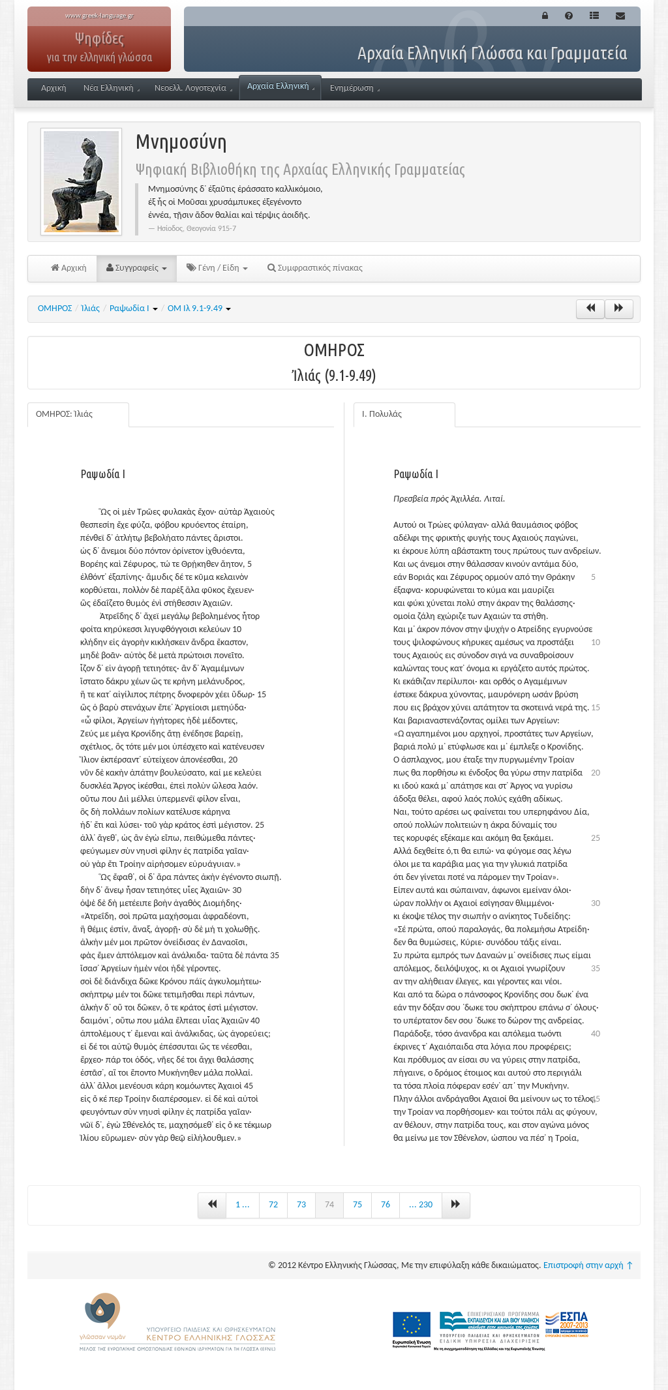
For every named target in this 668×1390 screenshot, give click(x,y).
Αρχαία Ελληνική (278, 86)
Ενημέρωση (352, 88)
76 (385, 1205)
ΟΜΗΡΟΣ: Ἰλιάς (64, 414)
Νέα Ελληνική (109, 88)
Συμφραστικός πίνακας (319, 268)
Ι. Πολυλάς (382, 414)
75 (357, 1205)
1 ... (242, 1205)
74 (329, 1205)
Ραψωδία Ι (130, 309)
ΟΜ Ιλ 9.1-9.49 (196, 309)
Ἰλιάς (91, 309)
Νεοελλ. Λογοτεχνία (190, 88)
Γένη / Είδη (218, 268)
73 (301, 1205)
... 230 (421, 1205)
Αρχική (54, 88)
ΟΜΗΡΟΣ (55, 309)
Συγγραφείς (137, 268)
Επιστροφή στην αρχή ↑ (588, 1266)
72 (273, 1205)
